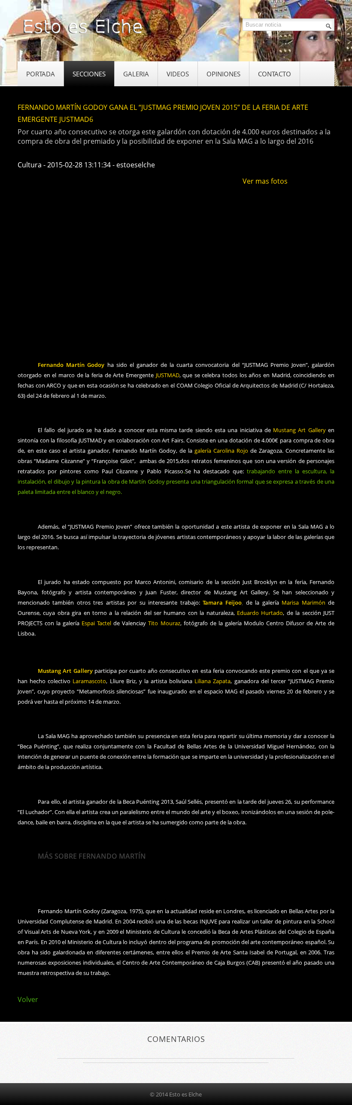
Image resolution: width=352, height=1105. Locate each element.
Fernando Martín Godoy (71, 365)
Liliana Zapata (212, 681)
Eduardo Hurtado (260, 613)
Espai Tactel (96, 623)
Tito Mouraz (164, 623)
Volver (28, 999)
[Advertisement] (174, 324)
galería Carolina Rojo (221, 450)
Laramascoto (89, 681)
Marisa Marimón (303, 602)
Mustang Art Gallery (299, 430)
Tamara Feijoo (222, 602)
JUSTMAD (167, 375)
